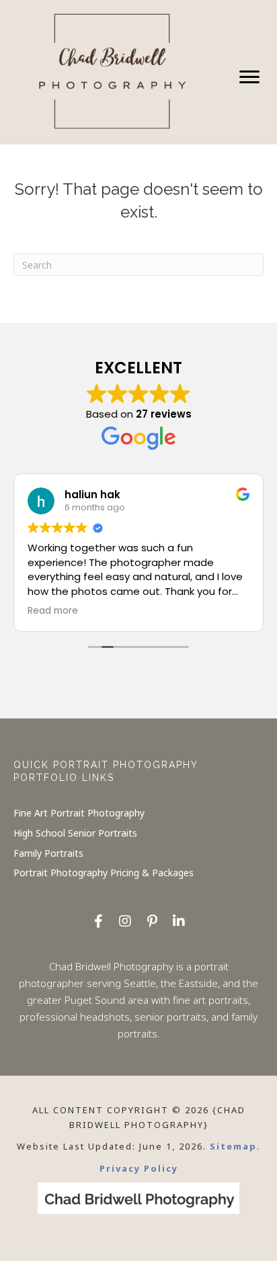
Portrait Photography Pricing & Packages (103, 872)
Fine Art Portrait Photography (79, 812)
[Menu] (249, 77)
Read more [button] (53, 611)
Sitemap (233, 1146)
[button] (98, 921)
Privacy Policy (139, 1168)
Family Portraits (48, 853)
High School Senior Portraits (75, 833)
